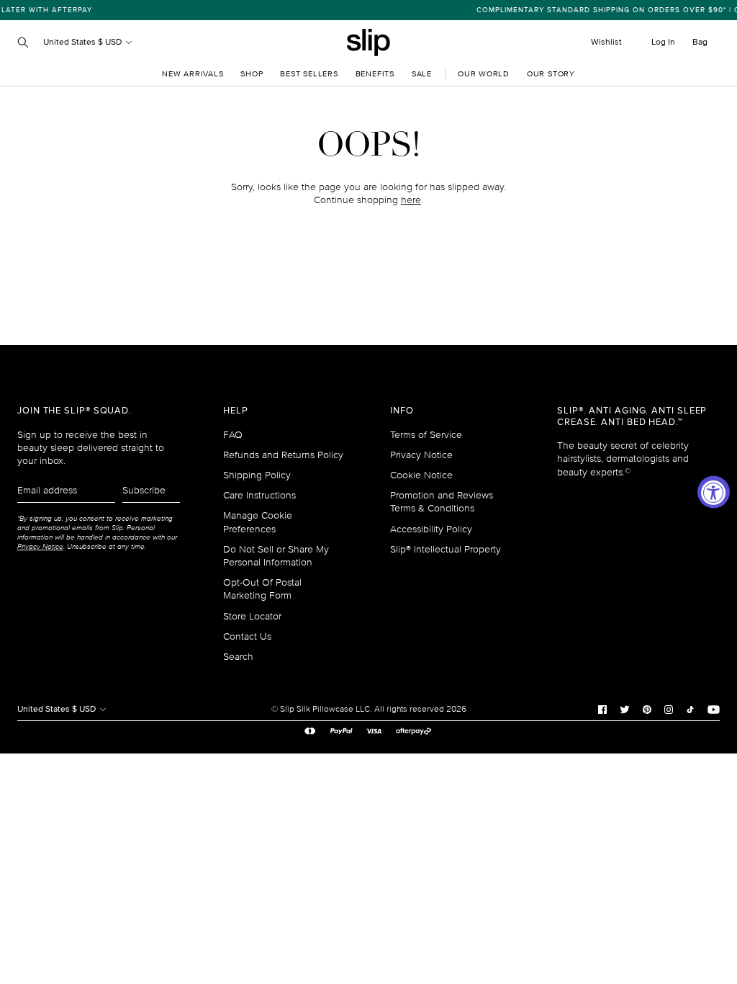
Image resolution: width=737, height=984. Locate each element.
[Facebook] (602, 709)
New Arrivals (192, 74)
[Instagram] (668, 709)
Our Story (551, 74)
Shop (251, 74)
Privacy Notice (421, 455)
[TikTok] (690, 709)
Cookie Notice (421, 475)
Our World (484, 74)
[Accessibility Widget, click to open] (713, 492)
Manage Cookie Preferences (257, 522)
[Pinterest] (647, 709)
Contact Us (247, 636)
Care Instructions (259, 495)
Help (235, 411)
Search (238, 656)
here (411, 200)
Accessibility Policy (431, 529)
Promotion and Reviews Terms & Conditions (441, 501)
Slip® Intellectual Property (445, 549)
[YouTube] (713, 709)
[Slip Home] (368, 42)
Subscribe (144, 490)
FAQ (233, 435)
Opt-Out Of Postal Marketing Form (262, 588)
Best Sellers (309, 74)
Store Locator (252, 616)
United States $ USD (83, 42)
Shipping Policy (257, 475)
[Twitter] (625, 709)
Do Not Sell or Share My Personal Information (276, 555)
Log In (663, 42)
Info (402, 411)
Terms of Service (426, 435)
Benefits (375, 74)
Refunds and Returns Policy (283, 455)
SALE (422, 74)
